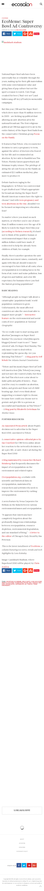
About (22, 839)
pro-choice (33, 583)
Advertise (22, 843)
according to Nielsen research (16, 231)
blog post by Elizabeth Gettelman (21, 409)
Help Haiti (26, 581)
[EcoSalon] (22, 4)
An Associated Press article (14, 425)
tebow (30, 584)
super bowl (10, 584)
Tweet (19, 34)
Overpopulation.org (11, 477)
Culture (5, 18)
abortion (9, 581)
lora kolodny (36, 581)
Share (8, 34)
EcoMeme (35, 546)
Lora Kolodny (20, 30)
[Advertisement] (22, 712)
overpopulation (21, 583)
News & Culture (8, 583)
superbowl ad (21, 584)
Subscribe (22, 847)
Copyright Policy (22, 851)
